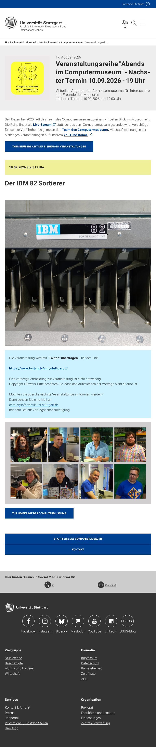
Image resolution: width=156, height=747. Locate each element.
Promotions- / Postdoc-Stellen (26, 723)
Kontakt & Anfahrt (17, 707)
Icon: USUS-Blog (127, 621)
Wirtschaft (12, 673)
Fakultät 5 (6, 42)
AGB (84, 679)
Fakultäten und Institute (98, 712)
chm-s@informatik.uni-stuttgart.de (33, 405)
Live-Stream (42, 124)
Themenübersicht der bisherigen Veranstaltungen (49, 146)
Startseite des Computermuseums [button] (78, 538)
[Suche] (133, 22)
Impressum (89, 658)
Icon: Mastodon (78, 621)
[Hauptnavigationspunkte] (143, 22)
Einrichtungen (91, 718)
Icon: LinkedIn (111, 621)
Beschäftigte (14, 663)
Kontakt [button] (78, 549)
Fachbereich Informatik (23, 42)
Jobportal (12, 718)
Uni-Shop (11, 728)
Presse (9, 712)
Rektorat (87, 707)
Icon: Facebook (28, 621)
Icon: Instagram (45, 621)
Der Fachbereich (48, 42)
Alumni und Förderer (19, 668)
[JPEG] (78, 273)
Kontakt (110, 585)
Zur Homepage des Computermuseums (39, 513)
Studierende (13, 658)
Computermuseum (72, 42)
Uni (133, 3)
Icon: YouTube (94, 621)
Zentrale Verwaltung (95, 723)
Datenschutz (90, 663)
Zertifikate (88, 673)
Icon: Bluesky (61, 621)
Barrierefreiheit (91, 668)
